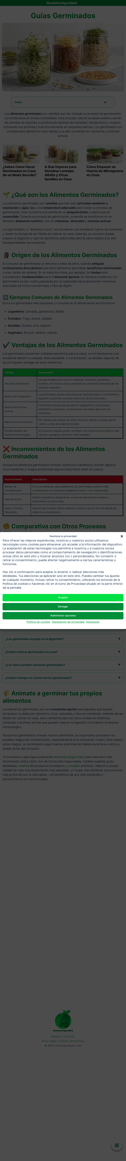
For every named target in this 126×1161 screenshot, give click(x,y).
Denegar (63, 606)
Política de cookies (38, 621)
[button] (122, 536)
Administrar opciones (63, 615)
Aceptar (63, 597)
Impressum (93, 621)
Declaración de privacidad (68, 621)
